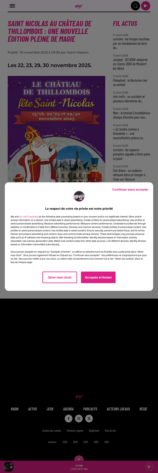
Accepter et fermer (98, 277)
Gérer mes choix (60, 277)
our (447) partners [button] (28, 216)
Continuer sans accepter (130, 189)
